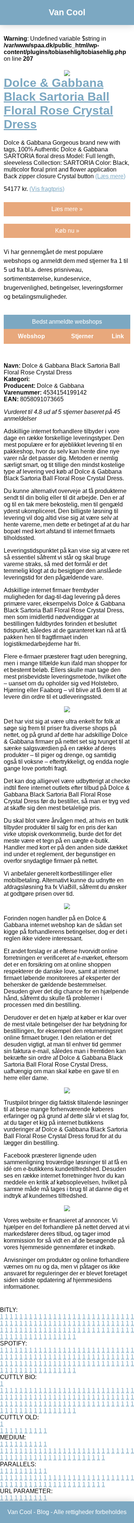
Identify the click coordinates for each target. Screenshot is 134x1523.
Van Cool (67, 12)
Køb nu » (67, 230)
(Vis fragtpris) (46, 189)
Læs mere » (67, 209)
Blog (43, 1512)
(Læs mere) (110, 176)
